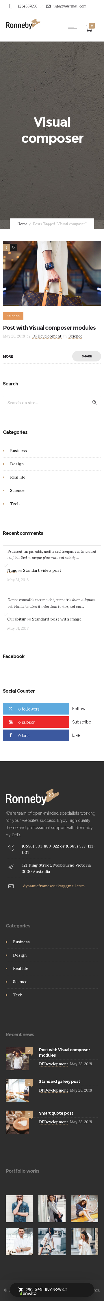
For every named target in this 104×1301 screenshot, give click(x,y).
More (8, 356)
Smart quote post (56, 1113)
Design (17, 463)
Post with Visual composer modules (49, 327)
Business (18, 450)
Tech (15, 503)
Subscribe (81, 722)
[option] (19, 1208)
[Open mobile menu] (73, 27)
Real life (17, 477)
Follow (78, 708)
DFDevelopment (47, 336)
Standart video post (42, 570)
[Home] (23, 28)
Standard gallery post (59, 1081)
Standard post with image (57, 619)
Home (22, 224)
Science (17, 490)
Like (76, 735)
